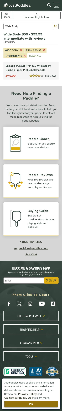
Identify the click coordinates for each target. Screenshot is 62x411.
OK (31, 404)
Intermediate (13, 56)
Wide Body (11, 50)
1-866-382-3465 (31, 242)
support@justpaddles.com (31, 248)
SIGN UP (51, 280)
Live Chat (31, 254)
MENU (57, 6)
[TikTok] (53, 304)
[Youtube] (42, 304)
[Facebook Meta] (9, 304)
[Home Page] (17, 5)
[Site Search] (48, 5)
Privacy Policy (27, 394)
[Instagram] (30, 304)
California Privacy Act (18, 398)
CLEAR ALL (35, 56)
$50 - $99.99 (33, 50)
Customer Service (29, 316)
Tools (29, 356)
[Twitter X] (19, 304)
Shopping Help (29, 329)
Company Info (29, 343)
